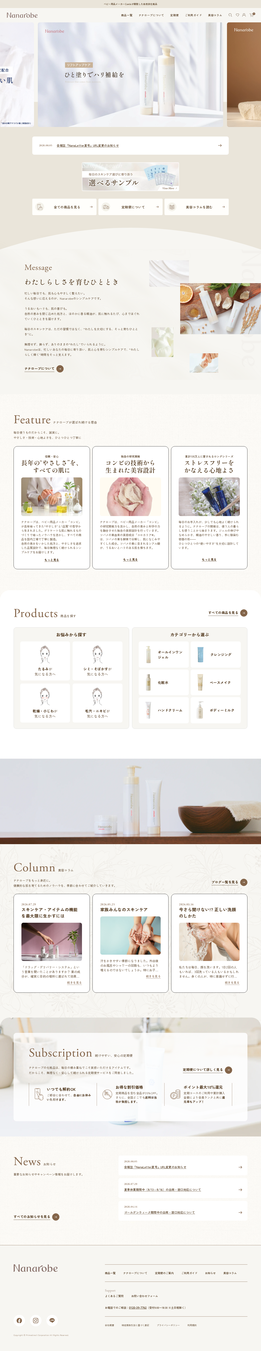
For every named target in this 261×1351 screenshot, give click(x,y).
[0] (251, 15)
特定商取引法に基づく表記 (135, 1325)
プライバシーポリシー (168, 1325)
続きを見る (74, 982)
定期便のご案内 (164, 1273)
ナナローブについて (151, 15)
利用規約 (192, 1325)
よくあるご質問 (114, 1296)
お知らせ (210, 1273)
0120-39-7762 (138, 1307)
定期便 (174, 15)
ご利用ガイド (193, 15)
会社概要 (109, 1325)
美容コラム (215, 15)
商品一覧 (126, 15)
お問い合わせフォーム (144, 1296)
